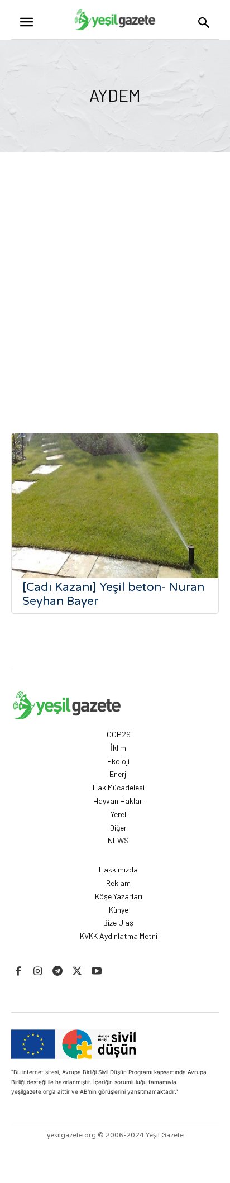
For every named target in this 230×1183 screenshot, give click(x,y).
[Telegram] (57, 972)
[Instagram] (38, 972)
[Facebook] (18, 972)
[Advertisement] (115, 273)
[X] (77, 972)
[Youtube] (97, 972)
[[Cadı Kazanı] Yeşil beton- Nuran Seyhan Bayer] (115, 505)
